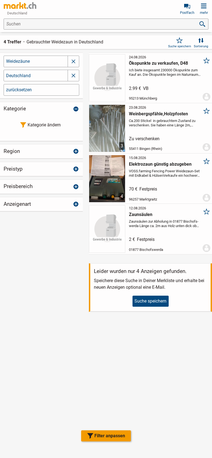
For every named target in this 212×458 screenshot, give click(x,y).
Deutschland (18, 75)
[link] (20, 5)
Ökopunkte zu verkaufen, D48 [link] (158, 63)
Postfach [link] (187, 13)
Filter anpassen (109, 435)
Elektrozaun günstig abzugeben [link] (160, 164)
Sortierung (201, 46)
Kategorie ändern (44, 124)
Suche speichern (179, 46)
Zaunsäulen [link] (140, 214)
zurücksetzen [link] (19, 89)
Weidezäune (18, 61)
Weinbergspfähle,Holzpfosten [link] (158, 113)
